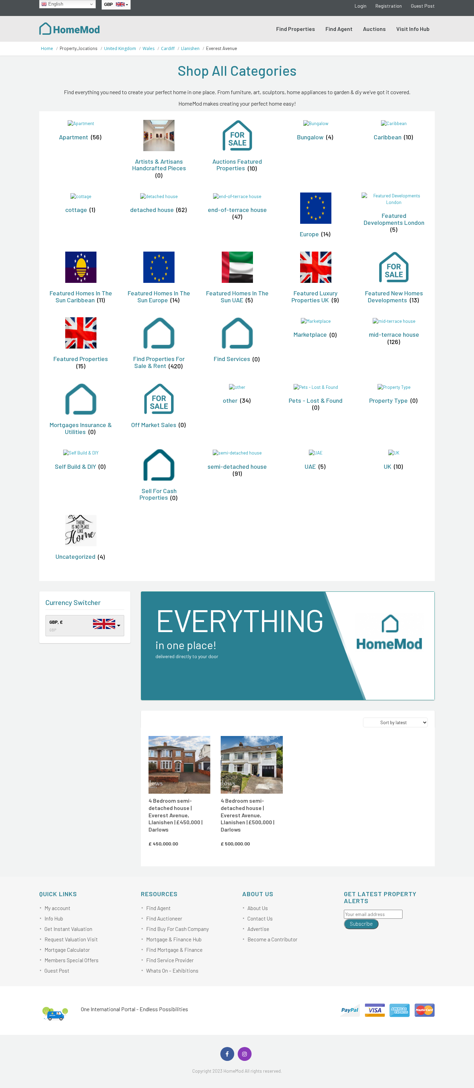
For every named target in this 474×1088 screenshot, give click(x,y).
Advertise (258, 929)
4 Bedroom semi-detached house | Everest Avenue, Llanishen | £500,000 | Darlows (247, 815)
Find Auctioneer (164, 918)
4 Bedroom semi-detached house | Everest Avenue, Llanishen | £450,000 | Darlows (175, 815)
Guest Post (423, 6)
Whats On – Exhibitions (172, 970)
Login (360, 6)
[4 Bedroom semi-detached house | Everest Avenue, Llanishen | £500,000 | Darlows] (252, 765)
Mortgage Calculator (67, 950)
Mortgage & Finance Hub (174, 939)
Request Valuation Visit (71, 939)
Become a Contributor (272, 939)
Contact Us (260, 918)
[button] (187, 745)
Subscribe (361, 924)
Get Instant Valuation (68, 929)
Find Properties (295, 28)
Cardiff (168, 48)
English (55, 4)
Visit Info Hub (413, 28)
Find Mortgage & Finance (174, 950)
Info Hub (53, 918)
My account (57, 908)
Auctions (374, 28)
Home (47, 48)
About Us (257, 908)
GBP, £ (56, 622)
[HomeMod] (69, 28)
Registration (388, 6)
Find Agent (339, 28)
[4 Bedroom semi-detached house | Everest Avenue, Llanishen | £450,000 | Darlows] (180, 765)
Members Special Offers (71, 960)
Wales (148, 48)
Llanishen (190, 48)
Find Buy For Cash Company (177, 929)
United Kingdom (120, 48)
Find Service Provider (170, 960)
